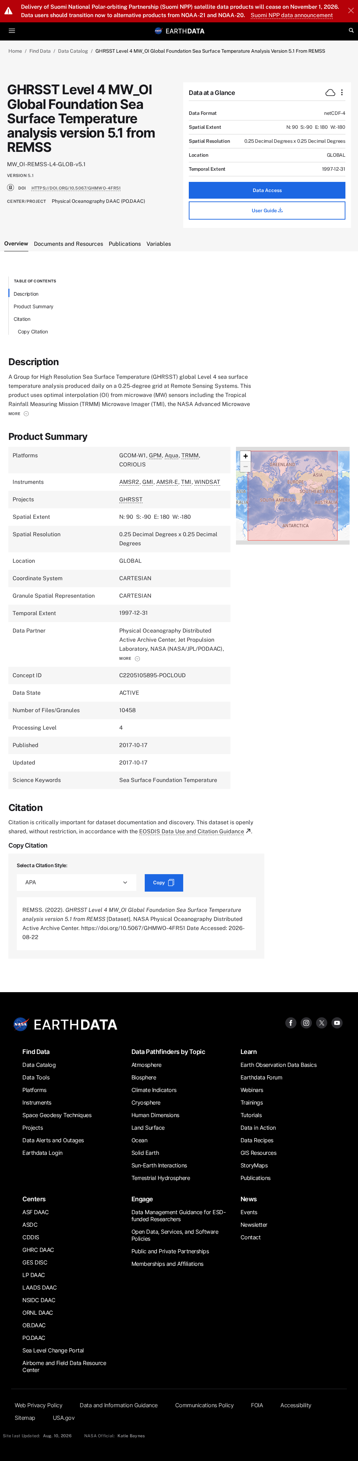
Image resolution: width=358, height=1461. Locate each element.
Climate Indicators (154, 1089)
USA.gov (64, 1417)
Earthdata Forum (261, 1077)
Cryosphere (145, 1102)
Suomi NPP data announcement (292, 15)
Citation (22, 319)
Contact (251, 1237)
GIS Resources (259, 1152)
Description (26, 294)
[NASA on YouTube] (337, 1022)
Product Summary (33, 306)
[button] (18, 414)
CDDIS (30, 1237)
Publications (256, 1177)
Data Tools (35, 1077)
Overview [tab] (16, 243)
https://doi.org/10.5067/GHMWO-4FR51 (76, 188)
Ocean (139, 1140)
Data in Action (258, 1127)
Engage (142, 1199)
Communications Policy (204, 1405)
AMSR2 (129, 482)
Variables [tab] (158, 244)
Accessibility (296, 1405)
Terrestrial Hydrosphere (160, 1177)
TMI (186, 482)
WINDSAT (207, 482)
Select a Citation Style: (42, 865)
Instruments (36, 1102)
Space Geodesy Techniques (56, 1115)
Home (15, 51)
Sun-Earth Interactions (159, 1165)
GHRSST (131, 499)
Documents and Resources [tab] (68, 244)
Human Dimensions (155, 1115)
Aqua (171, 455)
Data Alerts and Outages (53, 1140)
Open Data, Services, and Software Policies (175, 1235)
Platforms (34, 1089)
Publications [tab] (125, 244)
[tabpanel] (179, 617)
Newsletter (254, 1224)
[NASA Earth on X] (321, 1022)
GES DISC (34, 1262)
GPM (155, 455)
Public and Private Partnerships (170, 1251)
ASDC (29, 1224)
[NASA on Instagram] (306, 1022)
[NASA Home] (159, 31)
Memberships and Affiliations (167, 1263)
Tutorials (251, 1115)
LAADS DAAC (39, 1287)
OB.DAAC (34, 1325)
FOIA (257, 1405)
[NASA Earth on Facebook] (290, 1022)
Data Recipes (257, 1140)
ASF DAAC (35, 1212)
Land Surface (148, 1127)
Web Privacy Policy (38, 1405)
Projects (32, 1127)
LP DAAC (33, 1274)
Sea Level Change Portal (53, 1350)
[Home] (185, 31)
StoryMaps (254, 1165)
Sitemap (25, 1417)
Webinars (252, 1089)
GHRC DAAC (38, 1249)
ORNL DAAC (37, 1312)
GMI (147, 482)
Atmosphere (146, 1064)
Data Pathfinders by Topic (168, 1051)
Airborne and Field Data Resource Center (64, 1366)
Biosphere (143, 1077)
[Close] (351, 11)
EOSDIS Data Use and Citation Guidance (191, 831)
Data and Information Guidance (119, 1405)
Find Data (40, 51)
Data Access (267, 190)
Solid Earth (145, 1152)
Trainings (252, 1102)
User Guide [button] (265, 210)
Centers (34, 1199)
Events (249, 1212)
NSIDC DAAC (38, 1300)
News (249, 1199)
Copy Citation (33, 331)
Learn (249, 1051)
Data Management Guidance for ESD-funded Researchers (178, 1216)
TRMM (190, 455)
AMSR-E (167, 482)
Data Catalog (73, 51)
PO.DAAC (33, 1337)
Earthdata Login (42, 1152)
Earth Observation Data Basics (279, 1064)
